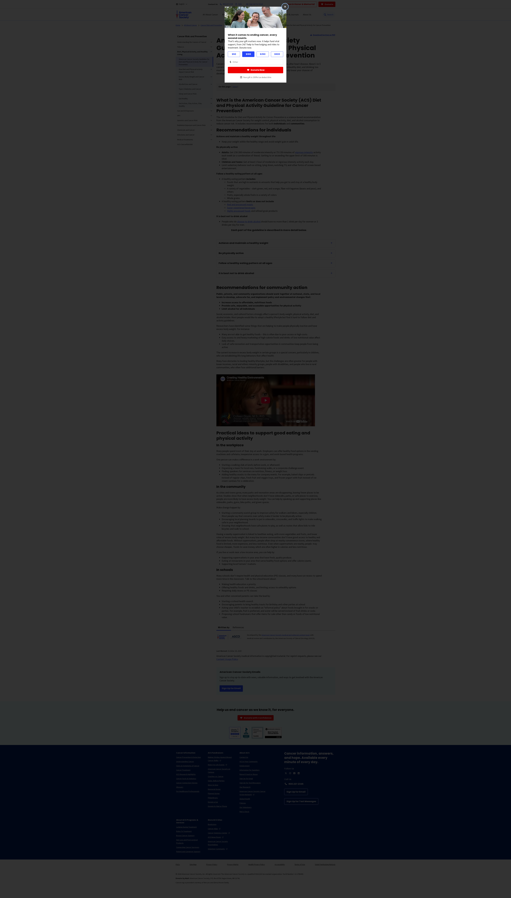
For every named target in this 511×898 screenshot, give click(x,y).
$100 (248, 54)
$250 (262, 54)
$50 (234, 54)
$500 (277, 54)
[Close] (285, 6)
